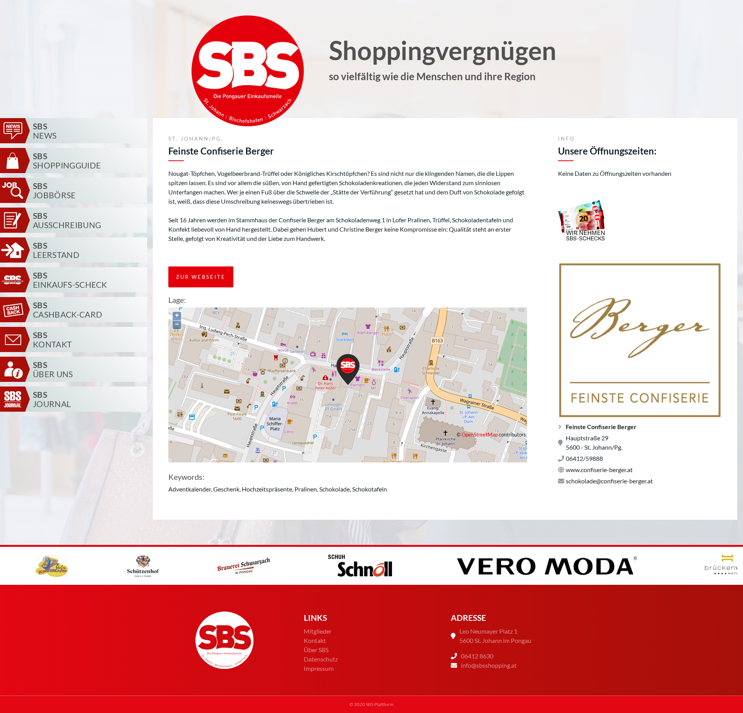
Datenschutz (321, 659)
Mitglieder (318, 631)
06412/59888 (584, 458)
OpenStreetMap (480, 434)
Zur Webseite (201, 277)
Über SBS (316, 649)
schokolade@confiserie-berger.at (609, 480)
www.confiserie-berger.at (599, 469)
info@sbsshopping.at (489, 665)
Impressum (319, 668)
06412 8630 (477, 656)
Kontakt (315, 640)
